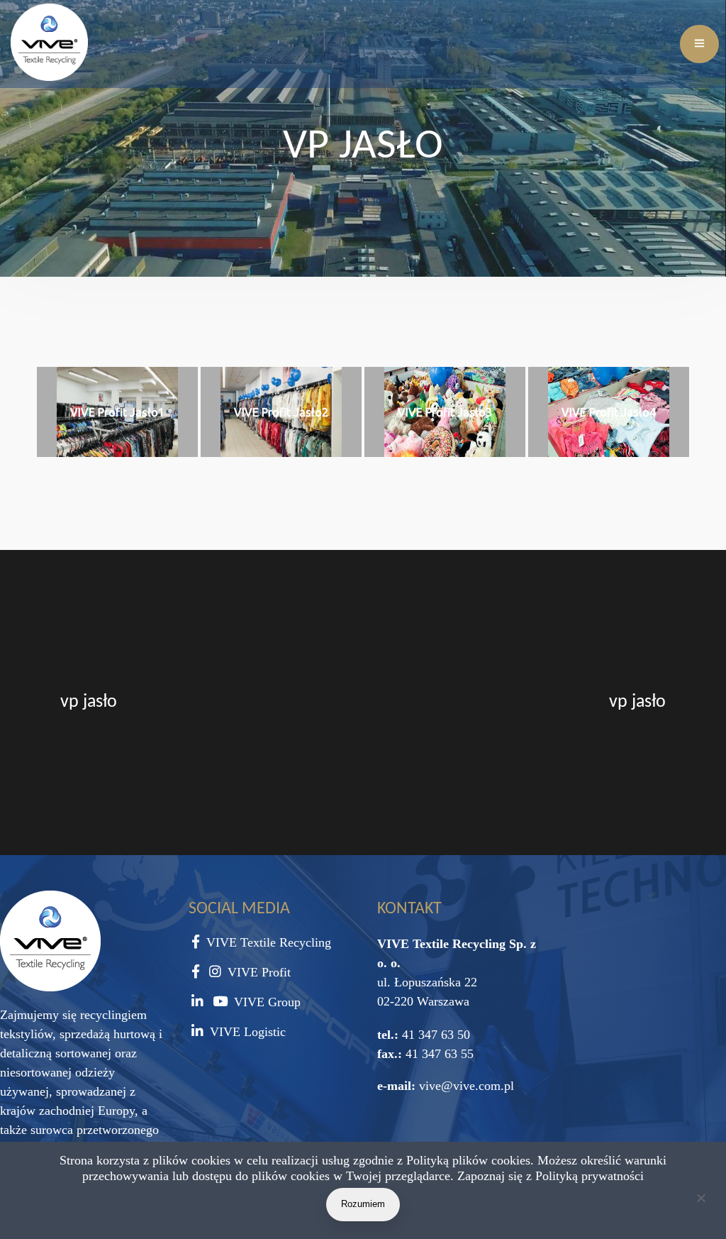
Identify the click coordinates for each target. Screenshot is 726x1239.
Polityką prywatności (589, 1176)
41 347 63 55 (438, 1054)
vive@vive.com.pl (466, 1086)
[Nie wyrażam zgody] (700, 1201)
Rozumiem (363, 1204)
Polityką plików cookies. (470, 1160)
